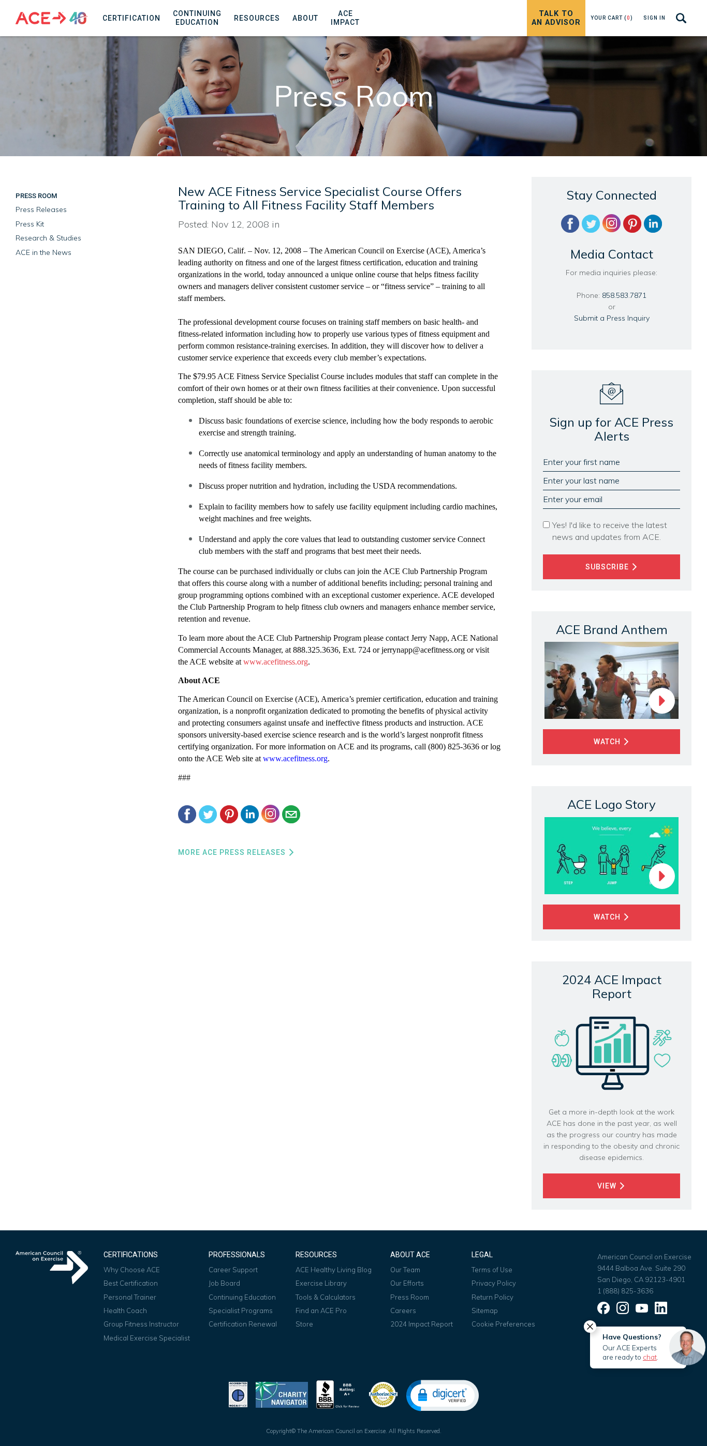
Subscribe (608, 567)
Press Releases (41, 209)
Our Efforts (407, 1283)
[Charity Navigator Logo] (282, 1393)
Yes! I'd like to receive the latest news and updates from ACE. (609, 531)
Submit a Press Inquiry (612, 318)
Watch (608, 741)
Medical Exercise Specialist (147, 1338)
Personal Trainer (130, 1297)
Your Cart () (612, 18)
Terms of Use (492, 1270)
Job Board (224, 1283)
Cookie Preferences (503, 1324)
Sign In (654, 18)
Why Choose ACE (132, 1270)
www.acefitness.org (275, 661)
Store (304, 1324)
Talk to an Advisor (556, 18)
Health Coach (125, 1310)
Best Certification (131, 1283)
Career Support (233, 1270)
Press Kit (30, 224)
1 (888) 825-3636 (625, 1291)
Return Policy (492, 1297)
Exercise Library (321, 1283)
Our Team (405, 1270)
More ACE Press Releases (233, 852)
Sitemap (485, 1310)
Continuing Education (242, 1297)
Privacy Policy (494, 1283)
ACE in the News (43, 252)
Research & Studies (48, 238)
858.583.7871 (624, 295)
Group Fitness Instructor (141, 1324)
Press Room (36, 196)
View (607, 1186)
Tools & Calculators (326, 1297)
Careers (403, 1310)
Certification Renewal (243, 1324)
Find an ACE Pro (321, 1310)
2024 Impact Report (421, 1324)
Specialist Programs (241, 1310)
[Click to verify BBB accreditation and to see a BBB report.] (338, 1393)
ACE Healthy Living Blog (334, 1270)
